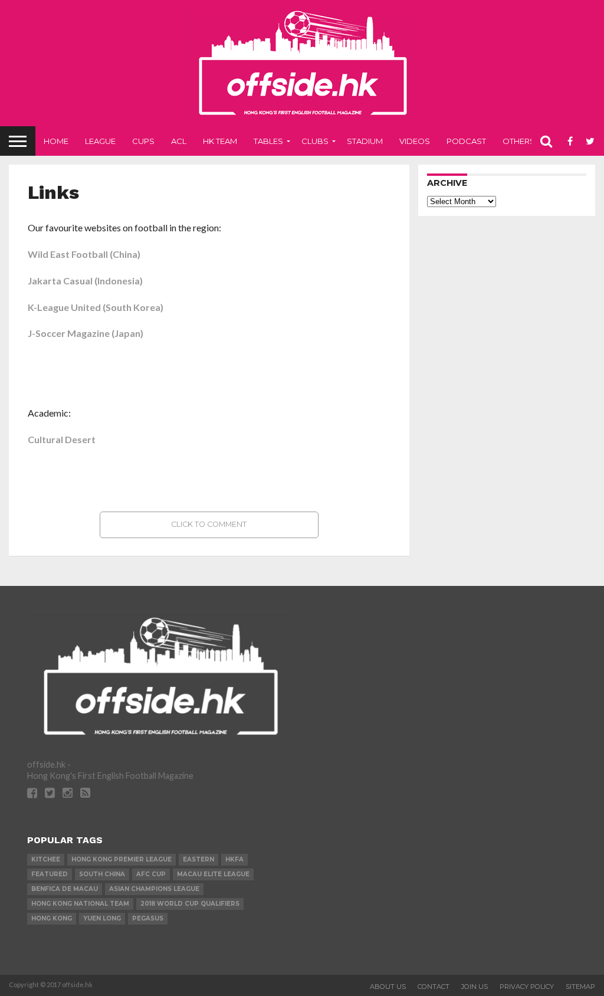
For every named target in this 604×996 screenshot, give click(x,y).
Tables (268, 141)
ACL (178, 141)
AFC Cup (151, 874)
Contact (433, 986)
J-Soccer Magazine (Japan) (85, 333)
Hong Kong (51, 918)
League (100, 141)
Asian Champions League (154, 889)
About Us (388, 986)
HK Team (220, 141)
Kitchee (45, 859)
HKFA (234, 859)
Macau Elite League (213, 874)
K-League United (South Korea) (95, 307)
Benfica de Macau (64, 889)
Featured (49, 874)
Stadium (365, 141)
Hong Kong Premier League (121, 859)
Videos (414, 141)
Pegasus (147, 918)
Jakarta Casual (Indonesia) (85, 280)
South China (102, 874)
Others (519, 141)
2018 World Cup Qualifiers (189, 903)
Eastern (198, 859)
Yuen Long (102, 918)
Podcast (466, 141)
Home (56, 141)
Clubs (315, 141)
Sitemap (580, 986)
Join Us (474, 986)
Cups (143, 141)
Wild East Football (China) (84, 254)
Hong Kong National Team (80, 903)
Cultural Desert (62, 439)
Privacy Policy (527, 986)
